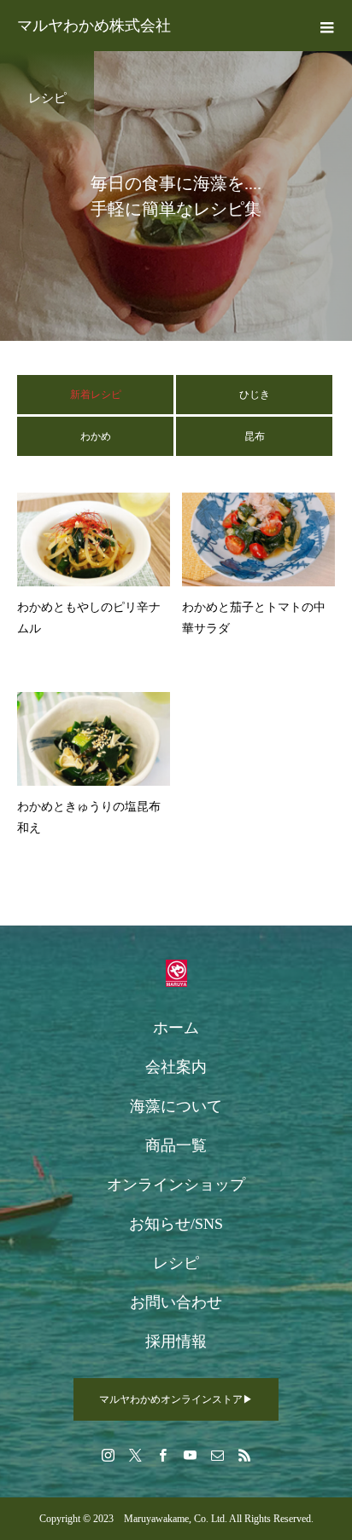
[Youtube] (189, 1454)
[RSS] (244, 1454)
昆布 (254, 436)
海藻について (176, 1106)
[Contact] (217, 1454)
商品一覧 (176, 1145)
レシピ (176, 1263)
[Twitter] (135, 1454)
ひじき (254, 395)
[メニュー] (326, 25)
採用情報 (176, 1341)
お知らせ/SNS (176, 1223)
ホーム (176, 1027)
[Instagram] (107, 1454)
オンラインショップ (176, 1184)
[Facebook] (162, 1454)
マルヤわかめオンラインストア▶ (176, 1399)
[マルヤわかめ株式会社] (176, 973)
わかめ (95, 436)
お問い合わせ (176, 1302)
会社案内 (176, 1067)
